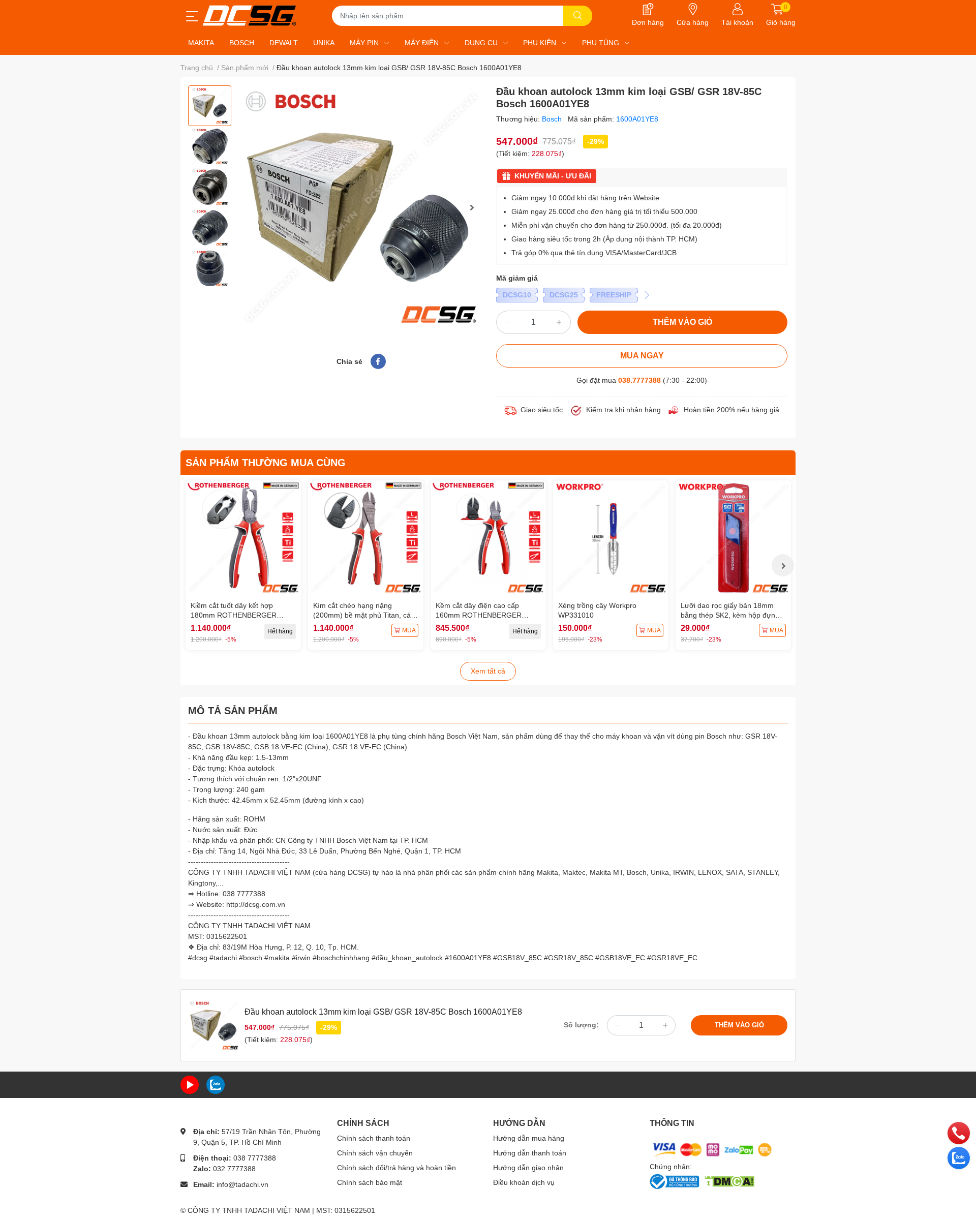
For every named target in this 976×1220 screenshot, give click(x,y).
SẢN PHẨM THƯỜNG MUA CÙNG (266, 462)
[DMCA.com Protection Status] (729, 1180)
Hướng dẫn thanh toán (529, 1153)
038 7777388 (254, 1158)
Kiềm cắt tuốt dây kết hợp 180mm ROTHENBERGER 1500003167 (234, 615)
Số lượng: (581, 1025)
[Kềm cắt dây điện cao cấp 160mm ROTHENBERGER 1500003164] (488, 538)
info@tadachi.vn (242, 1184)
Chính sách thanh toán (373, 1138)
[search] (577, 16)
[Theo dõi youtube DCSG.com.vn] (189, 1084)
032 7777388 (234, 1169)
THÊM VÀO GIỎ (682, 322)
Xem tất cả (488, 671)
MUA (409, 630)
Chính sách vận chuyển (375, 1153)
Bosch (553, 119)
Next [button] (472, 207)
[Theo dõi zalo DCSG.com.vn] (215, 1084)
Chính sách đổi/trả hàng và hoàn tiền (396, 1168)
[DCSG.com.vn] (249, 15)
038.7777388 (639, 380)
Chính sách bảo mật (369, 1182)
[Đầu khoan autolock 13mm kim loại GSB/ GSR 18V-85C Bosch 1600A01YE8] (361, 207)
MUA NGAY (642, 355)
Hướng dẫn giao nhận (528, 1168)
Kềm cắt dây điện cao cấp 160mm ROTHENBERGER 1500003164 (479, 615)
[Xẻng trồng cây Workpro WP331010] (610, 538)
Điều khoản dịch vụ (524, 1182)
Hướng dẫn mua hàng (528, 1138)
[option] (209, 105)
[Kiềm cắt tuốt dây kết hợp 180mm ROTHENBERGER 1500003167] (243, 538)
